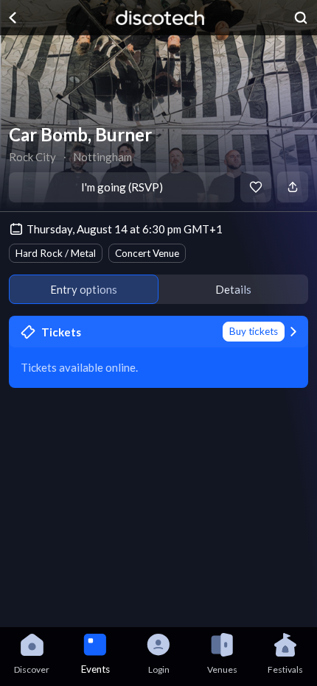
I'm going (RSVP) (122, 187)
